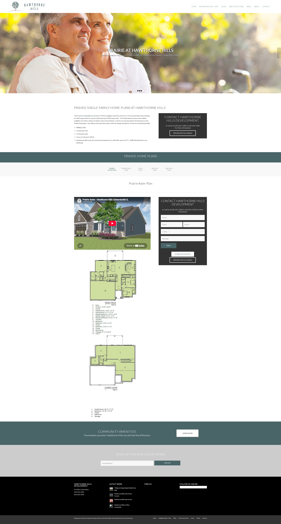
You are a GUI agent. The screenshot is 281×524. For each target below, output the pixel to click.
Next (279, 53)
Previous (2, 53)
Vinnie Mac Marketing (126, 518)
